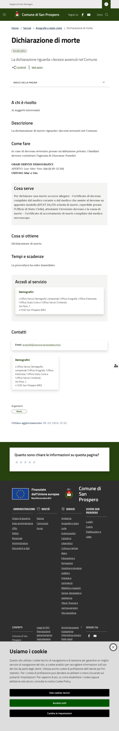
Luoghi (89, 522)
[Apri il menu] (4, 14)
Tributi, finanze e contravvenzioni (69, 605)
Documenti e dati (21, 548)
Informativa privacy (71, 635)
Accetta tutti (59, 703)
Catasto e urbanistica (67, 540)
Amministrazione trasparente (70, 629)
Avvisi (40, 528)
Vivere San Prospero (92, 510)
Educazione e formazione (68, 560)
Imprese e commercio (67, 580)
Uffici (14, 528)
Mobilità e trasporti (71, 588)
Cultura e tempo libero (69, 550)
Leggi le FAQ (43, 627)
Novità (46, 509)
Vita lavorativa (68, 613)
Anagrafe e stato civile (49, 28)
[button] (106, 14)
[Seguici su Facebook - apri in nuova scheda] (81, 14)
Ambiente (66, 518)
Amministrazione (24, 509)
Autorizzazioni (68, 533)
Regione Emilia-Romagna (21, 4)
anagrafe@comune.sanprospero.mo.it (41, 345)
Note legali (67, 639)
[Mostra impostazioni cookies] (116, 365)
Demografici (26, 292)
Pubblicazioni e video (93, 534)
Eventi (89, 527)
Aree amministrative (22, 523)
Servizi (27, 28)
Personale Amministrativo (20, 540)
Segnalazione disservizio (44, 641)
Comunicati (42, 523)
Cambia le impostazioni (59, 713)
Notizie (40, 518)
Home (15, 28)
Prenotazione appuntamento (44, 633)
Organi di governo (21, 518)
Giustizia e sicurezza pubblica (71, 570)
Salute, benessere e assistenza (71, 595)
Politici (15, 533)
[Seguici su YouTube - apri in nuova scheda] (87, 14)
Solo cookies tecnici (59, 693)
